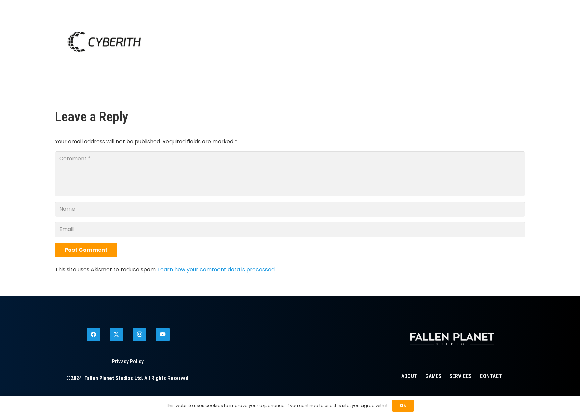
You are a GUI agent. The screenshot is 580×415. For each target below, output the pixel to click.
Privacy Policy (128, 361)
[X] (116, 334)
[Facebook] (93, 334)
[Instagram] (139, 334)
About (409, 376)
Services (460, 376)
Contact (491, 376)
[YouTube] (163, 334)
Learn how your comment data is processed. (217, 269)
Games (433, 376)
